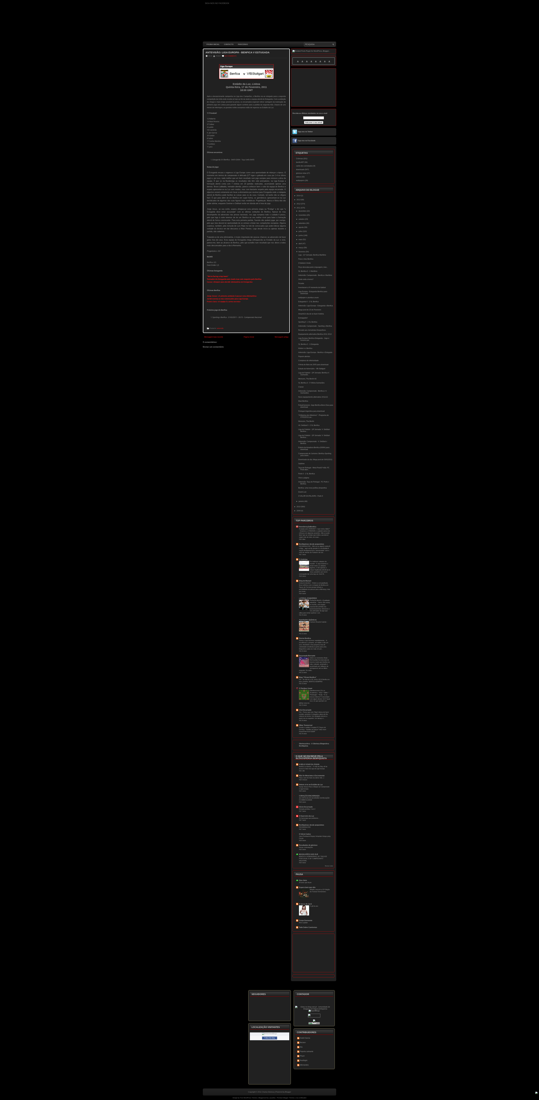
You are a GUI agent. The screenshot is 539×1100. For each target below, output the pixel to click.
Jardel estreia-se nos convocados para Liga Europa (227, 299)
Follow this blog (269, 1038)
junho (301, 235)
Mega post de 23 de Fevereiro (309, 310)
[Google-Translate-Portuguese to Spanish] (329, 63)
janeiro (301, 501)
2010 (299, 507)
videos (298, 177)
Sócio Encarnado (306, 807)
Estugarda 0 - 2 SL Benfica (308, 302)
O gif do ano (314, 906)
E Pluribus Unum (305, 688)
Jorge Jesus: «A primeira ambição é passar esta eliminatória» (232, 296)
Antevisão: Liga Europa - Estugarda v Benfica (315, 306)
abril (300, 244)
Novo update (303, 922)
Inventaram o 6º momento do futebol (312, 287)
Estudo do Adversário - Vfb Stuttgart (311, 369)
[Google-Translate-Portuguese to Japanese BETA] (316, 63)
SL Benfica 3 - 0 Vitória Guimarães (311, 383)
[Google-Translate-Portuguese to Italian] (311, 63)
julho (301, 231)
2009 (299, 511)
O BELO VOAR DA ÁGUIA (309, 764)
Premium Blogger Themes (285, 1098)
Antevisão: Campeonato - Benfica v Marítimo (315, 275)
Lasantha (272, 1098)
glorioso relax (301, 173)
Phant (302, 1056)
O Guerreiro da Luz (306, 816)
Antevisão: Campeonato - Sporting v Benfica (315, 326)
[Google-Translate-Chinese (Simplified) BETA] (298, 63)
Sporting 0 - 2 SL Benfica (307, 322)
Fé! (300, 679)
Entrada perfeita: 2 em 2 (307, 809)
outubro (302, 219)
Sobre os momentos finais (319, 658)
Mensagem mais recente (213, 337)
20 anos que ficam (305, 882)
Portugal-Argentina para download (311, 411)
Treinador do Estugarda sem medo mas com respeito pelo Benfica (234, 279)
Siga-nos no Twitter (305, 132)
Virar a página (303, 478)
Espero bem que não (307, 887)
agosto (301, 227)
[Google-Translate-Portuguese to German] (307, 63)
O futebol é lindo (304, 263)
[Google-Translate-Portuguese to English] (320, 63)
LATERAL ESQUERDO (308, 598)
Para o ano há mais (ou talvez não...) (311, 778)
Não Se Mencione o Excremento (312, 776)
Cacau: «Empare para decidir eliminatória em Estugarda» (230, 282)
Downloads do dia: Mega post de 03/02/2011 (315, 460)
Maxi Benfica (303, 401)
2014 (299, 196)
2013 (299, 200)
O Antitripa (303, 559)
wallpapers (300, 180)
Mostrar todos (329, 866)
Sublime (301, 464)
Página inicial (213, 44)
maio (301, 240)
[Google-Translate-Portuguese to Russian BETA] (325, 63)
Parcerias (243, 44)
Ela (301, 1047)
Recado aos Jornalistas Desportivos (312, 330)
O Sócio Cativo (305, 834)
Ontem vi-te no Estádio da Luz (311, 785)
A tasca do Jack (305, 904)
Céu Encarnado (305, 710)
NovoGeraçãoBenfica (307, 527)
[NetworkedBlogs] (269, 1034)
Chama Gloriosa (268, 1092)
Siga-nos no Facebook (306, 141)
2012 (299, 204)
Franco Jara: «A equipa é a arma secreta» (224, 302)
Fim (300, 712)
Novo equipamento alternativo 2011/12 (313, 397)
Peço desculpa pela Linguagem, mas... (313, 267)
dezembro (303, 211)
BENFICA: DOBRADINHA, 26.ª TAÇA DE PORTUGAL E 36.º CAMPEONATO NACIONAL (313, 858)
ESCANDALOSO (305, 546)
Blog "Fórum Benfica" (308, 677)
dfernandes (304, 1065)
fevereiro (302, 252)
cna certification (301, 1098)
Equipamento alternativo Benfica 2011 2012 (315, 334)
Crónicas (299, 159)
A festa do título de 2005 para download (313, 365)
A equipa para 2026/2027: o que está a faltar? (314, 529)
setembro (302, 223)
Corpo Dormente (305, 920)
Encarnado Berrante (307, 656)
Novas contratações (306, 847)
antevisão (220, 328)
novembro (303, 215)
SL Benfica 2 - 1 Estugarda (308, 344)
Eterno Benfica (305, 638)
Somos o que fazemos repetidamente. (312, 640)
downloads (300, 170)
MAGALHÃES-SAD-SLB (308, 854)
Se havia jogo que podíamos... (309, 818)
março (301, 248)
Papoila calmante (306, 1051)
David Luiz (302, 492)
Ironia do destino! (305, 583)
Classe (301, 387)
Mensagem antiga (281, 337)
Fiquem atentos (304, 356)
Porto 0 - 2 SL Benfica (306, 474)
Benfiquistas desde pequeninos (311, 544)
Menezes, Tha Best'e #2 (307, 379)
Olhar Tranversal (305, 725)
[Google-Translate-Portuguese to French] (302, 63)
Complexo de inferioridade (308, 361)
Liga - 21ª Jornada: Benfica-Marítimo (312, 255)
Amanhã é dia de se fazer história (311, 314)
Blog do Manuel (305, 581)
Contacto (228, 44)
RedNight (303, 1060)
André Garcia (305, 1038)
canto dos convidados (304, 166)
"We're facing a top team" (218, 276)
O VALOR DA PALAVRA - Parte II (310, 496)
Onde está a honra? (305, 279)
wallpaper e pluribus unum (308, 298)
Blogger (288, 1092)
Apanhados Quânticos (308, 620)
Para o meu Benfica (305, 259)
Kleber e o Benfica (305, 348)
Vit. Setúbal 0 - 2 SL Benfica (308, 425)
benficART (300, 162)
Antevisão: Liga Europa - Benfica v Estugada (237, 52)
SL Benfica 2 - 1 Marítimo (307, 271)
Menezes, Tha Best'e (306, 421)
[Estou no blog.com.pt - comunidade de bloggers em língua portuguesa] (314, 1009)
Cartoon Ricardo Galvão (318, 622)
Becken (303, 1042)
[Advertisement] (254, 417)
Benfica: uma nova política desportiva (312, 488)
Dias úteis (303, 880)
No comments (230, 56)
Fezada (301, 283)
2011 (299, 208)
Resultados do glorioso (308, 845)
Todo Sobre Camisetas (308, 927)
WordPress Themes (250, 1098)
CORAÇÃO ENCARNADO (309, 796)
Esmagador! (303, 318)
